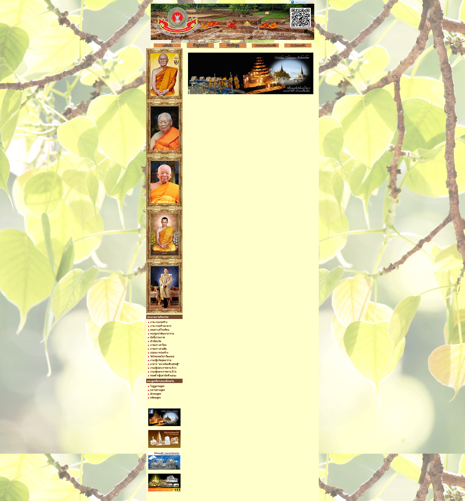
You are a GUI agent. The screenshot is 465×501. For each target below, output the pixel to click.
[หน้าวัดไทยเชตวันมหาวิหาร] (167, 45)
